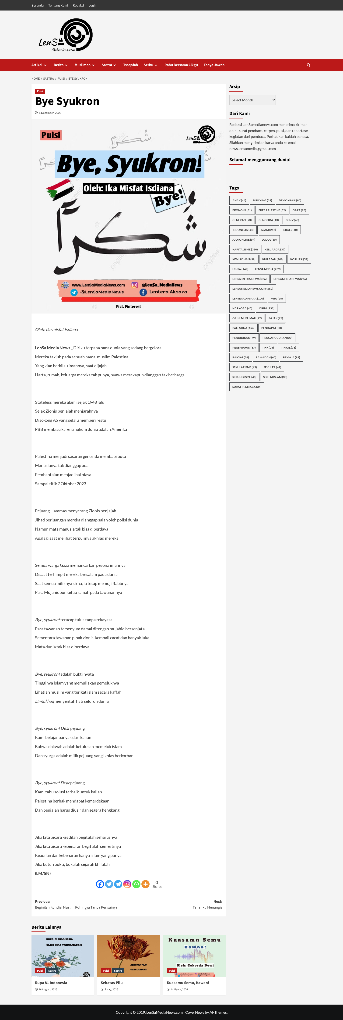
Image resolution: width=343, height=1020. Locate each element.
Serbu (148, 65)
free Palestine (272, 210)
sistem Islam (275, 377)
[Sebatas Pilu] (128, 956)
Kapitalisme (245, 249)
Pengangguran (277, 337)
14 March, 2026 (179, 989)
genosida (269, 220)
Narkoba (242, 308)
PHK (268, 347)
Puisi (40, 91)
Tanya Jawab (214, 65)
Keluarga (275, 249)
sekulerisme (244, 377)
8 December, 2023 (50, 112)
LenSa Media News (249, 279)
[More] (145, 884)
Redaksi (78, 5)
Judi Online (243, 239)
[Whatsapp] (136, 884)
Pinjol (288, 347)
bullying (262, 200)
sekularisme (244, 367)
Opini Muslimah (247, 318)
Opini (266, 308)
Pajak (276, 318)
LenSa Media (268, 269)
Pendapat (271, 328)
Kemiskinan (244, 259)
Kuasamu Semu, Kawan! (188, 983)
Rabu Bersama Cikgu (181, 65)
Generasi (242, 220)
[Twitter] (109, 884)
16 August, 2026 (48, 989)
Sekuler (272, 367)
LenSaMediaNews (290, 279)
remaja (291, 357)
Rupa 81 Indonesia (51, 983)
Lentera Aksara (248, 298)
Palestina (243, 328)
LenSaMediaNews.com (252, 288)
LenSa (240, 269)
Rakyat (240, 357)
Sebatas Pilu (112, 983)
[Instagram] (127, 884)
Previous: (76, 904)
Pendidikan (244, 337)
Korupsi (299, 259)
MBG (277, 298)
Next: (207, 904)
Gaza (299, 210)
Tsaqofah (130, 65)
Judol (269, 239)
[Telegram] (118, 884)
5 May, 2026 (111, 989)
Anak (239, 200)
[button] (309, 65)
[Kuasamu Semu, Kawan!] (194, 956)
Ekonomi (242, 210)
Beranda (38, 5)
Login (93, 5)
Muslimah (83, 65)
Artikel (37, 65)
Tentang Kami (58, 5)
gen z (292, 220)
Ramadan (266, 357)
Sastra (107, 65)
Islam (268, 230)
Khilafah (273, 259)
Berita (58, 65)
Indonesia (243, 230)
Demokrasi (290, 200)
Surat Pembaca (246, 387)
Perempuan (244, 347)
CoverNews (194, 1012)
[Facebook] (100, 884)
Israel (290, 230)
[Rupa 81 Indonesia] (63, 956)
